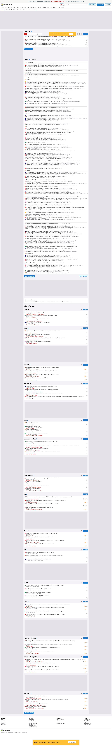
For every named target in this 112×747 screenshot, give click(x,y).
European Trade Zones (30, 336)
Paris (27, 546)
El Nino (27, 661)
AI (35, 7)
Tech (58, 7)
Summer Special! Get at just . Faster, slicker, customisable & (55, 1)
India (27, 333)
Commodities (34, 333)
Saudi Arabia (34, 546)
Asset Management (32, 314)
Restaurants (36, 324)
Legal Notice (86, 722)
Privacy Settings (87, 724)
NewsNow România (33, 723)
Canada (34, 369)
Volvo (27, 499)
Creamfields (32, 509)
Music (32, 646)
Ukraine (21, 7)
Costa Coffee (31, 324)
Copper (14, 9)
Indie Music (28, 646)
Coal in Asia (35, 343)
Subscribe (3, 723)
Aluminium (25, 9)
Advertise (58, 720)
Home (2, 7)
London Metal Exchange (30, 321)
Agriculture (39, 487)
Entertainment (53, 7)
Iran (25, 7)
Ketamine (27, 509)
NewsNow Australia (33, 726)
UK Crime (37, 499)
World (14, 7)
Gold (27, 483)
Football (44, 7)
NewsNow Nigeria (32, 722)
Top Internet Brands (32, 708)
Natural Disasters (33, 705)
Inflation (27, 705)
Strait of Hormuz (29, 480)
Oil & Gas (37, 321)
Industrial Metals (8, 9)
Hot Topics (7, 7)
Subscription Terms (88, 723)
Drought (34, 665)
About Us (3, 720)
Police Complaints (32, 499)
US (32, 535)
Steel (18, 9)
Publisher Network (60, 719)
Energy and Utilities (40, 314)
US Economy (28, 701)
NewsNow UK (31, 719)
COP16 (27, 665)
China (36, 395)
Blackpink (27, 649)
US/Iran (27, 535)
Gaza (18, 7)
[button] (38, 34)
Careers (58, 722)
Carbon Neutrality (29, 606)
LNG (38, 480)
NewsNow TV (3, 724)
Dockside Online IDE (60, 723)
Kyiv (26, 502)
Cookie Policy (87, 720)
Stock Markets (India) (33, 435)
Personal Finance (37, 698)
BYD (31, 616)
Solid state (28, 616)
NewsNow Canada (32, 725)
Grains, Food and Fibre (32, 487)
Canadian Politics (36, 376)
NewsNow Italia (32, 724)
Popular (32, 34)
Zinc (21, 9)
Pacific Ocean (31, 661)
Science (62, 7)
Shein (27, 708)
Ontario (37, 369)
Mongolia (31, 665)
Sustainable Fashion (40, 708)
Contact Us (3, 722)
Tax (33, 698)
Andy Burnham (31, 502)
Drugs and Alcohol (38, 509)
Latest (28, 34)
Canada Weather (29, 369)
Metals (27, 314)
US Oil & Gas (35, 701)
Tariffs (34, 542)
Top (25, 34)
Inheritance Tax (29, 698)
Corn (27, 487)
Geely (34, 616)
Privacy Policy (87, 719)
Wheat (27, 490)
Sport (48, 7)
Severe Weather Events (39, 661)
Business (39, 7)
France (30, 546)
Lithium (2, 9)
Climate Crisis (30, 7)
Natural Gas (35, 480)
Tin (29, 9)
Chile (27, 324)
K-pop (36, 649)
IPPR (27, 672)
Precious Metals (34, 447)
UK (11, 7)
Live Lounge (28, 653)
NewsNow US (31, 720)
